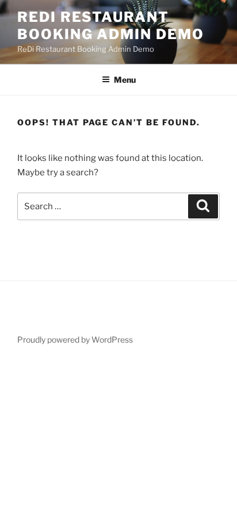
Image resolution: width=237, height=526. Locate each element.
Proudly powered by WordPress (75, 339)
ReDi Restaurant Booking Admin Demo (110, 26)
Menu (125, 80)
